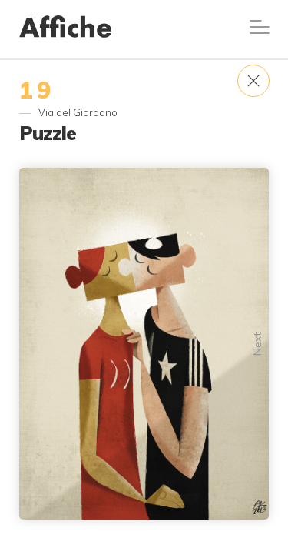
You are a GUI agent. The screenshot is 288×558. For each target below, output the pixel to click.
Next (256, 344)
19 (37, 90)
